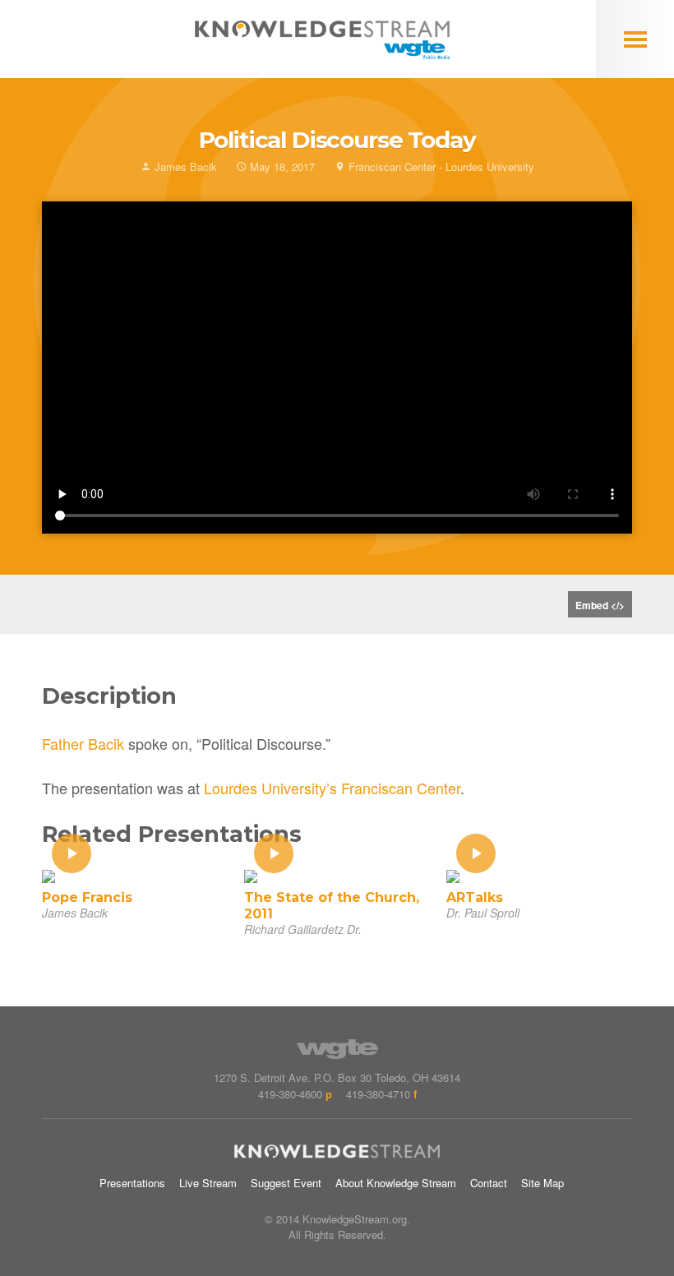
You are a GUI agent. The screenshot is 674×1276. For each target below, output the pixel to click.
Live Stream (208, 1182)
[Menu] (635, 39)
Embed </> (600, 605)
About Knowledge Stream (395, 1182)
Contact (488, 1182)
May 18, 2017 (281, 166)
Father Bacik (83, 743)
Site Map (542, 1182)
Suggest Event (286, 1182)
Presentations (132, 1182)
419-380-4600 (290, 1094)
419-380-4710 (378, 1094)
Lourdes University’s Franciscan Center (332, 787)
